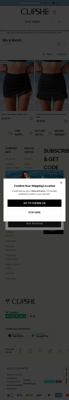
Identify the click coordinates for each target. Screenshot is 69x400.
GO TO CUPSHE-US (34, 203)
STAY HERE (34, 212)
